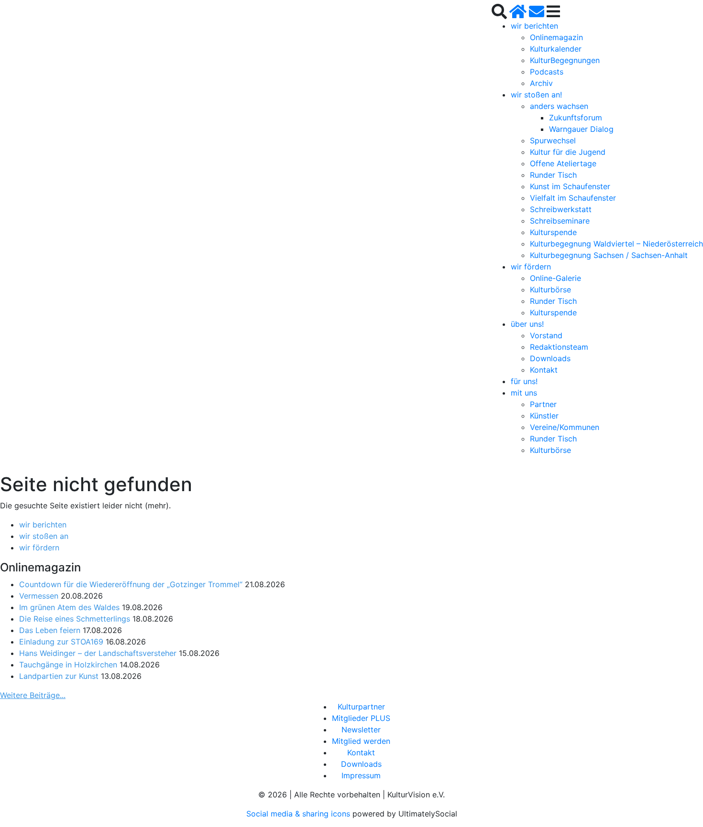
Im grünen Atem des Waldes (69, 607)
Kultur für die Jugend (567, 152)
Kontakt (544, 370)
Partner (543, 404)
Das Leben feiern (49, 630)
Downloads (550, 358)
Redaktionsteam (559, 347)
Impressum (361, 775)
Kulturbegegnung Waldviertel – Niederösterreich (616, 243)
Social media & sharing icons (299, 813)
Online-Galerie (555, 278)
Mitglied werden (361, 741)
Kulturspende (553, 232)
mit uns (524, 392)
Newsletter (361, 729)
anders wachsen (559, 106)
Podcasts (546, 71)
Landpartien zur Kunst (59, 676)
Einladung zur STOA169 (61, 641)
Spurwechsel (553, 140)
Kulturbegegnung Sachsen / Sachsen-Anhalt (609, 255)
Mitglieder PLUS (361, 718)
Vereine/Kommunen (564, 427)
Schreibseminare (560, 221)
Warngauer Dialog (581, 129)
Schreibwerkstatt (561, 209)
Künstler (544, 415)
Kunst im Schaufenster (570, 186)
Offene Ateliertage (563, 163)
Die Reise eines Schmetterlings (74, 618)
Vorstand (546, 335)
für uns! (524, 381)
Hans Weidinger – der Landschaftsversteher (97, 653)
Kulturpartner (361, 706)
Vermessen (38, 596)
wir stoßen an (43, 536)
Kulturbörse (550, 289)
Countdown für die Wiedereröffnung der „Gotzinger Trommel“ (130, 584)
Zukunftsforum (575, 117)
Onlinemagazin (556, 37)
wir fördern (531, 266)
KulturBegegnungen (565, 60)
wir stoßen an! (536, 94)
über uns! (527, 324)
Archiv (541, 83)
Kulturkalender (556, 49)
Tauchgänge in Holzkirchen (68, 664)
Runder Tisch (553, 175)
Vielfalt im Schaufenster (573, 198)
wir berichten (534, 26)
